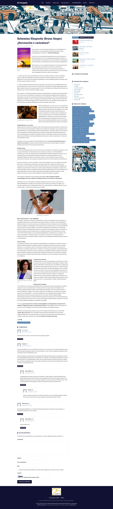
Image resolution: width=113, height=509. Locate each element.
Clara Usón (86, 113)
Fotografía (75, 117)
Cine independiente (77, 113)
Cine (42, 2)
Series (75, 96)
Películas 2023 (84, 131)
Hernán (23, 330)
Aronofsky (88, 109)
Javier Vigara (27, 46)
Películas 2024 (76, 133)
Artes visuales (76, 111)
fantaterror (91, 115)
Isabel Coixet (76, 119)
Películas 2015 (76, 129)
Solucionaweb (73, 504)
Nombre (19, 458)
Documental (84, 115)
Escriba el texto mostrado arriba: (31, 477)
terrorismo (75, 142)
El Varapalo (22, 3)
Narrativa (48, 2)
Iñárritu (91, 119)
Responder (20, 338)
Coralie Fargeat (76, 115)
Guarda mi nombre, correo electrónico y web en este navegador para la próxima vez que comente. (41, 469)
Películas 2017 (84, 129)
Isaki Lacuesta (83, 119)
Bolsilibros (83, 111)
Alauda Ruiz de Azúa (84, 107)
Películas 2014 (85, 127)
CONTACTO (91, 2)
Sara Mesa (86, 137)
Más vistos (90, 37)
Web (18, 466)
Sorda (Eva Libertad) (84, 52)
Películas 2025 (84, 133)
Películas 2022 (76, 131)
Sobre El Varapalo (78, 98)
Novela (83, 123)
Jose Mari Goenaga (77, 121)
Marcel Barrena (76, 123)
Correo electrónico (22, 462)
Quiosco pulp (56, 2)
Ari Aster (82, 109)
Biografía (76, 84)
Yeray (87, 142)
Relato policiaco (81, 135)
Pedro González (88, 125)
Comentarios (82, 37)
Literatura (86, 121)
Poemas (91, 133)
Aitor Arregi (76, 107)
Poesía (75, 92)
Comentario (20, 439)
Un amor (81, 142)
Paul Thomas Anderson (78, 125)
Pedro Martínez (76, 127)
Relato (75, 135)
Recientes (75, 37)
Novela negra (90, 123)
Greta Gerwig (82, 117)
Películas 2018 (27, 322)
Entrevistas (76, 89)
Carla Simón (90, 111)
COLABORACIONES (76, 2)
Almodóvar (75, 109)
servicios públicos (86, 140)
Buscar (85, 2)
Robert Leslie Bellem (77, 137)
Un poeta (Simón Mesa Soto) (86, 40)
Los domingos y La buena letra (86, 65)
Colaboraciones (77, 88)
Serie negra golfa (77, 140)
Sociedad (76, 99)
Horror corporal (91, 117)
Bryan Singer (20, 322)
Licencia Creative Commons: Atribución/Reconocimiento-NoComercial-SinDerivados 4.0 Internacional (56, 503)
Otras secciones (65, 2)
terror (93, 140)
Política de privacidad (41, 504)
